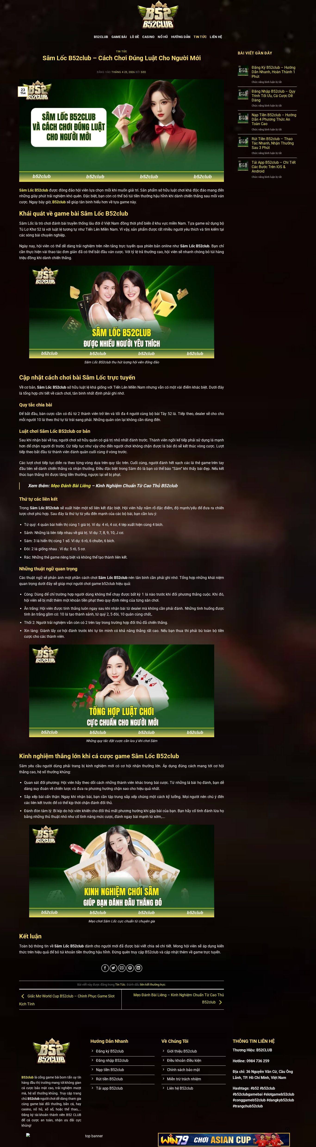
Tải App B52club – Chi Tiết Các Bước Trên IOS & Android (274, 166)
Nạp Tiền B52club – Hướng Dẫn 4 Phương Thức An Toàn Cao (274, 119)
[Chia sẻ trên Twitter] (113, 968)
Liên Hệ (216, 37)
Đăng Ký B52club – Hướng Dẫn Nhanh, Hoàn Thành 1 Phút (273, 72)
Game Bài (119, 37)
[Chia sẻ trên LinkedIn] (138, 968)
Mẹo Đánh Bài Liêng (70, 485)
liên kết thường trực (152, 984)
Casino (148, 37)
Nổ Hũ (163, 37)
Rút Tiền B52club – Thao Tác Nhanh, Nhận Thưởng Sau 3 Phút (273, 143)
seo (143, 72)
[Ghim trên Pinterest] (130, 968)
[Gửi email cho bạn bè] (122, 968)
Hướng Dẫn (181, 37)
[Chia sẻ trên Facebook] (105, 968)
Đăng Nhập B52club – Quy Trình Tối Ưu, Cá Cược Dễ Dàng (273, 95)
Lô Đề (134, 37)
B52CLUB (101, 37)
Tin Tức (200, 37)
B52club (59, 202)
